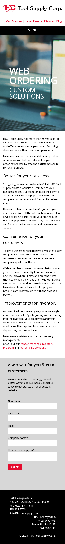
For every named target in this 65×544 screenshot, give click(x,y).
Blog (59, 21)
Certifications (14, 21)
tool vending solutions (32, 347)
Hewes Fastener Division (39, 21)
